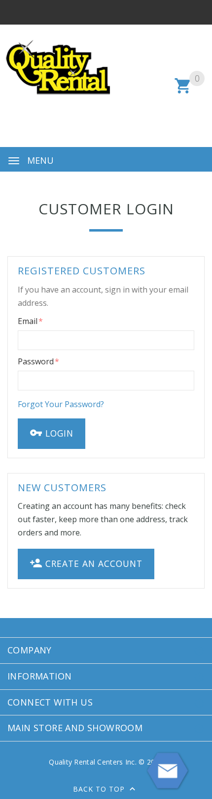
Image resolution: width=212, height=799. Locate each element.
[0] (183, 92)
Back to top (100, 789)
